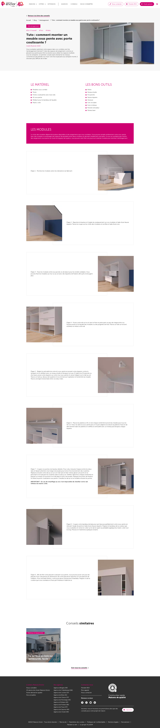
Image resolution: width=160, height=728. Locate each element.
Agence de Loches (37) (61, 692)
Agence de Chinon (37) (61, 697)
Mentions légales (113, 722)
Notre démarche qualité (34, 692)
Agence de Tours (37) (61, 707)
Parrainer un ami (72, 724)
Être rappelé (85, 690)
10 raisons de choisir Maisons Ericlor (38, 690)
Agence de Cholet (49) (61, 712)
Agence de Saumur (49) (61, 709)
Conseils (74, 4)
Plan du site (63, 722)
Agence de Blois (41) (60, 695)
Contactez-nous (87, 685)
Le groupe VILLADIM (86, 724)
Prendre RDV (85, 688)
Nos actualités (31, 695)
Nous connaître (86, 4)
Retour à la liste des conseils (39, 16)
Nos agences (58, 685)
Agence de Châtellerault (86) (63, 690)
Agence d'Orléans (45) (61, 702)
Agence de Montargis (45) (62, 700)
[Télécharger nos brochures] (157, 4)
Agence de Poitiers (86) (61, 704)
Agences (64, 4)
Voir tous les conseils (79, 668)
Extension (51, 4)
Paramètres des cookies (76, 722)
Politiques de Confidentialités (96, 722)
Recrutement (125, 722)
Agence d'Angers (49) (61, 688)
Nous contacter (86, 692)
